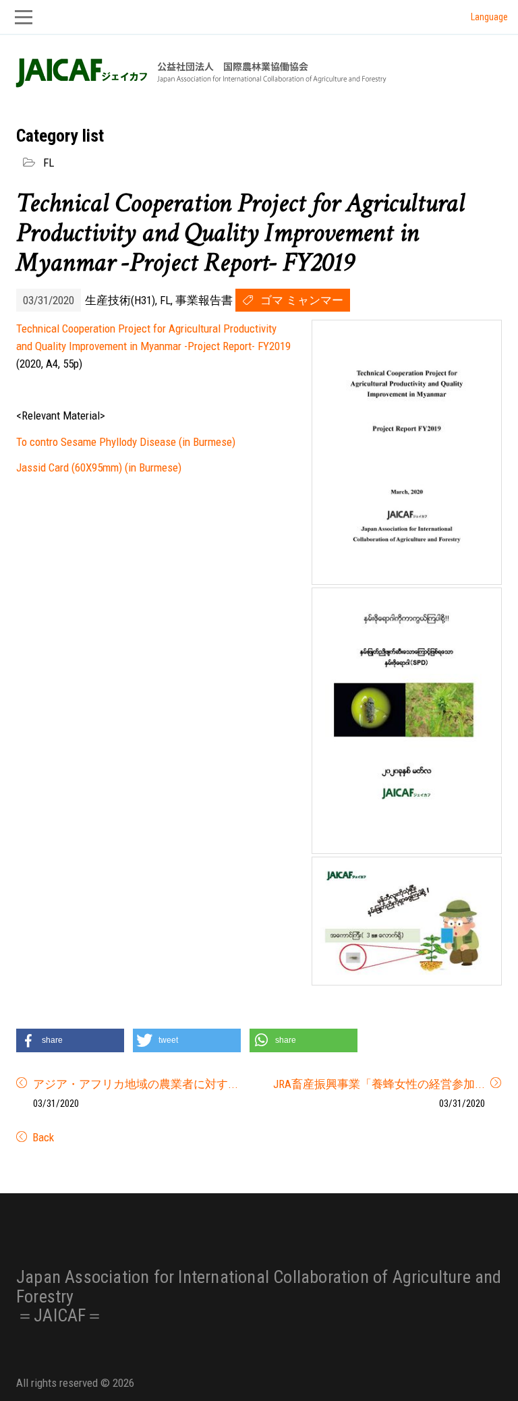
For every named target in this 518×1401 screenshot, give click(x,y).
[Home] (199, 72)
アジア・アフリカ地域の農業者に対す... (135, 1084)
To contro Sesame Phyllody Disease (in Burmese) (125, 442)
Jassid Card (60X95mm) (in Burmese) (98, 467)
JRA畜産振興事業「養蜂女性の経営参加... (379, 1084)
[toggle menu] (259, 17)
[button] (70, 1040)
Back (42, 1137)
